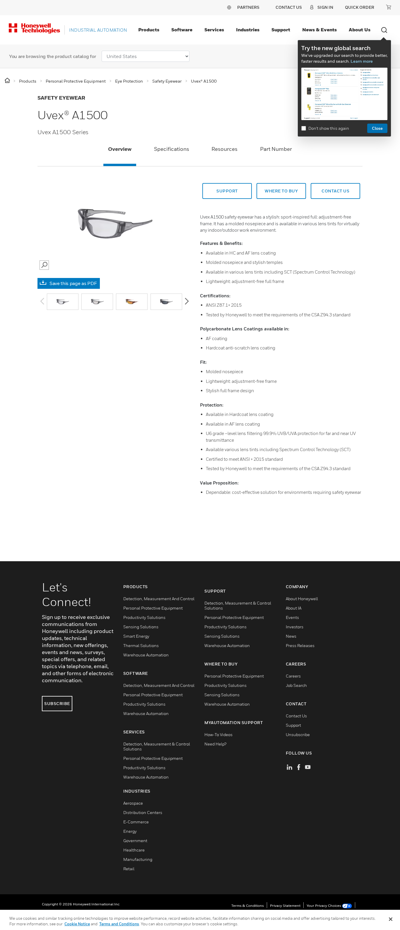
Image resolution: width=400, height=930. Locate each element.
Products (148, 30)
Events (292, 617)
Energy (130, 831)
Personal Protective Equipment (153, 607)
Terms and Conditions (119, 924)
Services (214, 30)
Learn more (362, 61)
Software (181, 30)
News (291, 636)
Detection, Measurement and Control (158, 598)
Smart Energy (136, 636)
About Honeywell (302, 598)
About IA (293, 607)
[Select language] (229, 7)
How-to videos (218, 734)
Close (377, 128)
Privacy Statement (285, 905)
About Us (359, 30)
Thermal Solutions (141, 645)
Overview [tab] (119, 149)
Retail (128, 868)
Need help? (215, 743)
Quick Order (359, 7)
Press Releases (300, 645)
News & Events (319, 30)
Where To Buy (281, 190)
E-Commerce (136, 821)
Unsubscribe (298, 734)
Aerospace (133, 803)
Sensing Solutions (140, 626)
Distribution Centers (142, 812)
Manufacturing (137, 859)
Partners (248, 7)
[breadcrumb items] (8, 81)
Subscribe (57, 703)
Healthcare (134, 849)
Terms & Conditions (247, 905)
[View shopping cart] (388, 7)
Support (280, 30)
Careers (293, 675)
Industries (247, 30)
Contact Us (296, 715)
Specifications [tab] (171, 149)
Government (135, 840)
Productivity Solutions (144, 617)
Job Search (296, 685)
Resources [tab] (224, 149)
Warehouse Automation (146, 654)
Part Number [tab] (276, 149)
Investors (294, 626)
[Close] (390, 919)
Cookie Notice (77, 924)
